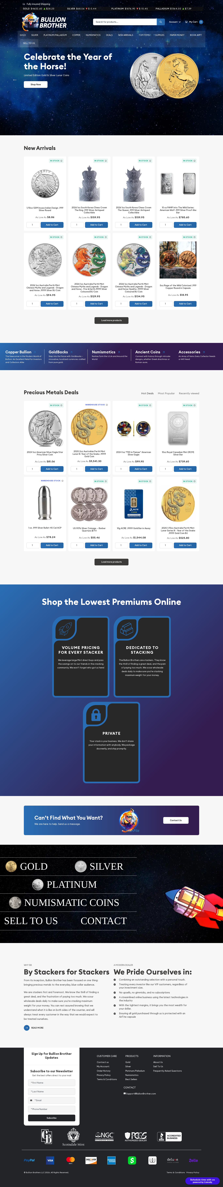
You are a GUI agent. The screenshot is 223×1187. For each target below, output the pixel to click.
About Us (158, 1062)
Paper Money (177, 35)
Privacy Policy (104, 1075)
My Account (103, 1066)
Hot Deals (147, 393)
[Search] (161, 22)
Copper (76, 35)
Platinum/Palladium (55, 35)
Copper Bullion (18, 352)
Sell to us (29, 43)
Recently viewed (189, 393)
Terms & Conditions (107, 1079)
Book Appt (196, 35)
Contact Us (176, 820)
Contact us (103, 1062)
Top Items (144, 35)
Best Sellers (131, 1079)
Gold (23, 35)
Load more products (111, 320)
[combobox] (125, 22)
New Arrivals (125, 35)
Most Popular (166, 393)
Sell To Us (158, 1066)
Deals (109, 35)
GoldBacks (58, 352)
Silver (34, 35)
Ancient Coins (147, 352)
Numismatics (93, 35)
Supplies (159, 35)
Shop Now (36, 84)
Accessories (189, 352)
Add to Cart (52, 224)
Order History (103, 1070)
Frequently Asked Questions (167, 1070)
